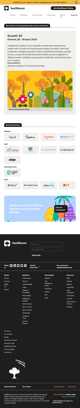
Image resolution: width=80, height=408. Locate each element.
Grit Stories (70, 295)
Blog (68, 278)
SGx (46, 295)
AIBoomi (47, 278)
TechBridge (26, 313)
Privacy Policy (72, 386)
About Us (62, 16)
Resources (51, 15)
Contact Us (7, 352)
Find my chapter (9, 349)
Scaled (47, 292)
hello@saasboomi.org (64, 267)
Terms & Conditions (59, 386)
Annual (6, 278)
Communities (37, 15)
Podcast (69, 281)
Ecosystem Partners (10, 340)
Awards (24, 281)
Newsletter (70, 287)
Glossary (69, 307)
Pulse (46, 298)
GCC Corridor (27, 307)
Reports (69, 284)
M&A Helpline (26, 295)
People (6, 337)
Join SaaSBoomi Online (63, 8)
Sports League (27, 310)
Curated (69, 299)
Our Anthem (8, 334)
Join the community (34, 266)
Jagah (24, 287)
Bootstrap (48, 289)
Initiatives (24, 15)
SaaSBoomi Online (10, 346)
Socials (6, 289)
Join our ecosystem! (60, 208)
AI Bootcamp (26, 278)
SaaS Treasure (27, 304)
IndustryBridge (27, 284)
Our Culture (26, 387)
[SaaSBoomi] (14, 8)
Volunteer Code (9, 343)
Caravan (7, 281)
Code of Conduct (10, 387)
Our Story (7, 331)
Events (13, 15)
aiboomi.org (46, 2)
